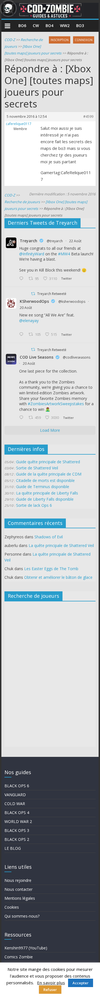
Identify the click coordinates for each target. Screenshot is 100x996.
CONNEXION (83, 40)
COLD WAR (14, 803)
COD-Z (9, 39)
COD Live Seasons (36, 357)
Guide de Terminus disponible (42, 486)
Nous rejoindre (17, 880)
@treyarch (55, 241)
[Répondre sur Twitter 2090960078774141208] (22, 278)
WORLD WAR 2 (18, 821)
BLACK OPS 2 (16, 839)
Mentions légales (19, 898)
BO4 (49, 25)
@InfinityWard (31, 253)
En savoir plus (51, 982)
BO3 (80, 25)
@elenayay (29, 320)
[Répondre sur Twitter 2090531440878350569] (22, 334)
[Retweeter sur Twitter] (33, 294)
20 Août (26, 307)
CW (36, 25)
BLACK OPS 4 (16, 812)
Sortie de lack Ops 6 (34, 505)
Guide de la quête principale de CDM (48, 474)
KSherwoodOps (34, 301)
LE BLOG (12, 848)
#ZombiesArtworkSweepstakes (56, 403)
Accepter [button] (80, 982)
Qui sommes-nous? (21, 916)
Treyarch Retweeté (51, 293)
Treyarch (28, 240)
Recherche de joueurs (22, 202)
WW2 (64, 25)
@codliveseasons (76, 357)
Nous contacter (18, 889)
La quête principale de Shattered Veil (61, 545)
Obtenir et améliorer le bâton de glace (58, 577)
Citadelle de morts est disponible (45, 480)
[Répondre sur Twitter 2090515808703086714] (22, 417)
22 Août (75, 241)
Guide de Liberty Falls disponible (45, 499)
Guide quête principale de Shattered (48, 461)
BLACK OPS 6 (16, 785)
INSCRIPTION (60, 40)
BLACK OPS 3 (16, 830)
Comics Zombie (18, 956)
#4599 (88, 116)
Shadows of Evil (48, 536)
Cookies (11, 907)
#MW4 (64, 253)
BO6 (22, 25)
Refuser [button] (50, 989)
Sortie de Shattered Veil (37, 468)
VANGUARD (15, 794)
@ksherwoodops (71, 301)
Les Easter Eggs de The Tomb (51, 568)
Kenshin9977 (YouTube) (25, 948)
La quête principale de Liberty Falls (47, 493)
